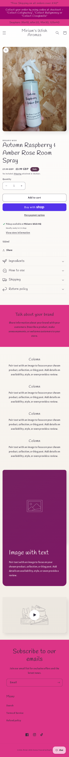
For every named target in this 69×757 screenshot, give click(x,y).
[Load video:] (35, 615)
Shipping (18, 174)
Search (10, 705)
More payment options (34, 215)
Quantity (7, 179)
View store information (18, 232)
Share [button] (9, 250)
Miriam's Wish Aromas (30, 750)
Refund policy (13, 720)
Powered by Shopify (45, 750)
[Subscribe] (58, 682)
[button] (4, 33)
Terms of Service (15, 713)
